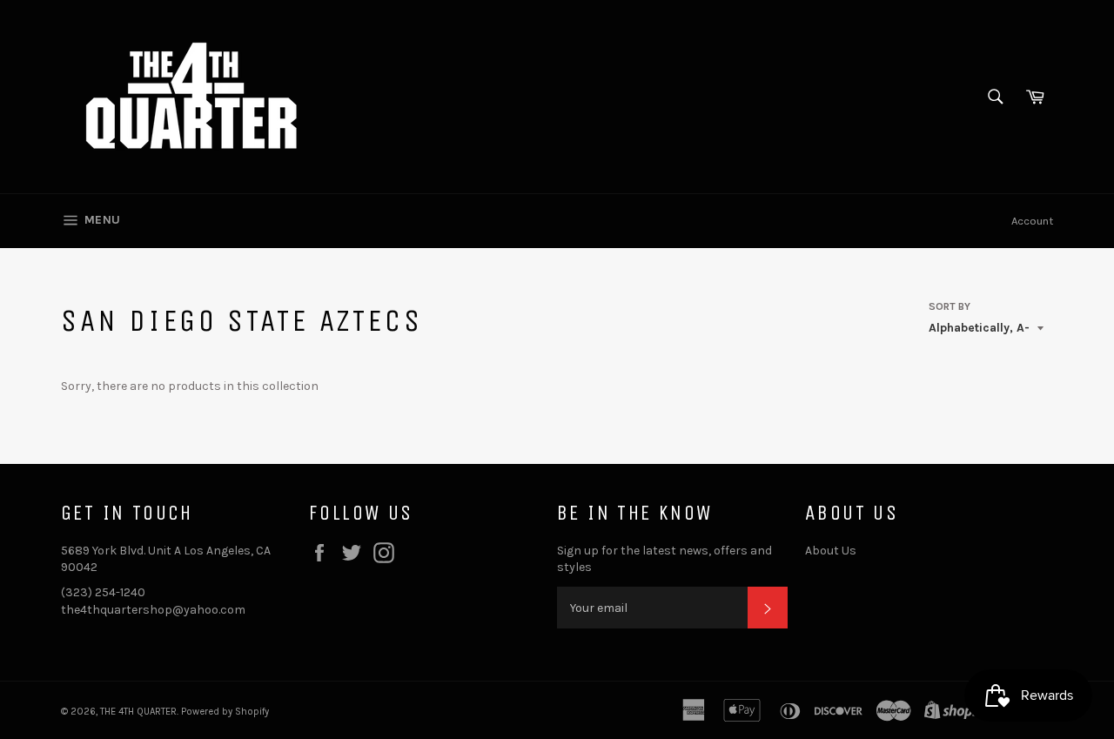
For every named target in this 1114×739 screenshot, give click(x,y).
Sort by (949, 306)
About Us (830, 550)
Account (1032, 220)
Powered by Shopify (225, 711)
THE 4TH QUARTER (138, 711)
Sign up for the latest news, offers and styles (664, 558)
